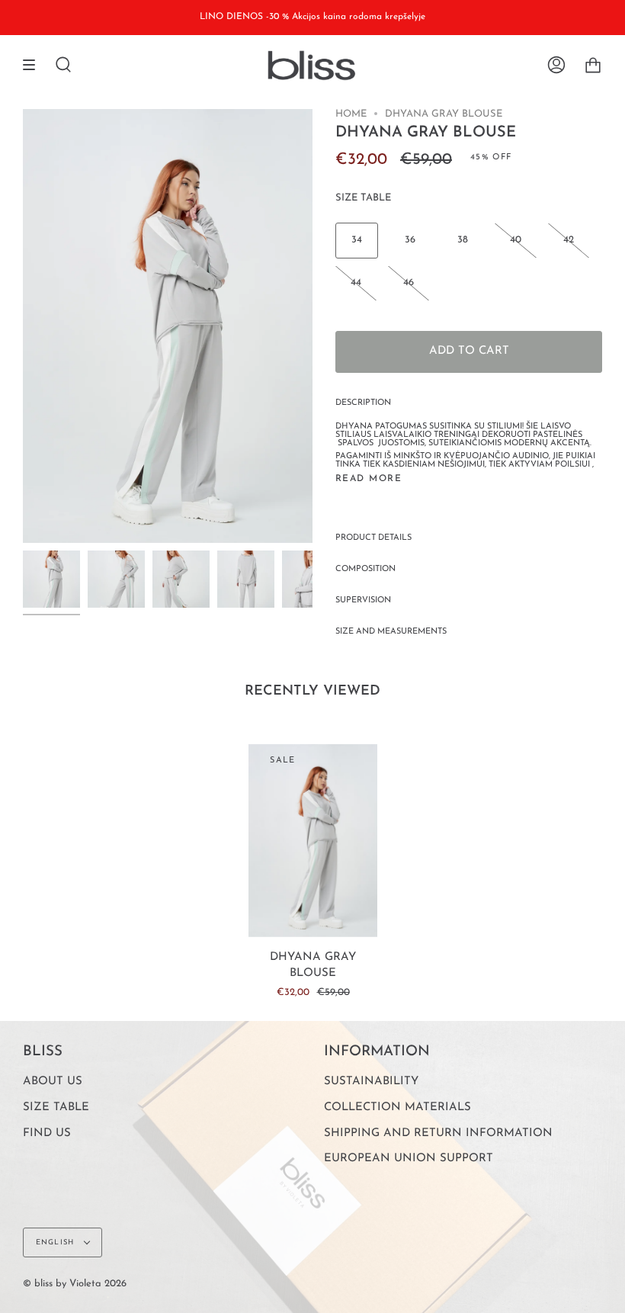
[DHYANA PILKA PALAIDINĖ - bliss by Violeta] (51, 579)
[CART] (593, 65)
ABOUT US (52, 1081)
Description (363, 403)
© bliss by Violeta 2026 (75, 1284)
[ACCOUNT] (556, 65)
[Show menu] (34, 65)
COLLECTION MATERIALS (397, 1107)
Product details (373, 538)
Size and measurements (391, 632)
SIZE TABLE (363, 198)
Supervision (363, 600)
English (56, 1242)
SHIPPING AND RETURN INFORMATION (438, 1133)
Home (351, 114)
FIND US (47, 1133)
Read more (368, 478)
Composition (365, 569)
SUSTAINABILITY (371, 1081)
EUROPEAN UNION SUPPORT (408, 1158)
